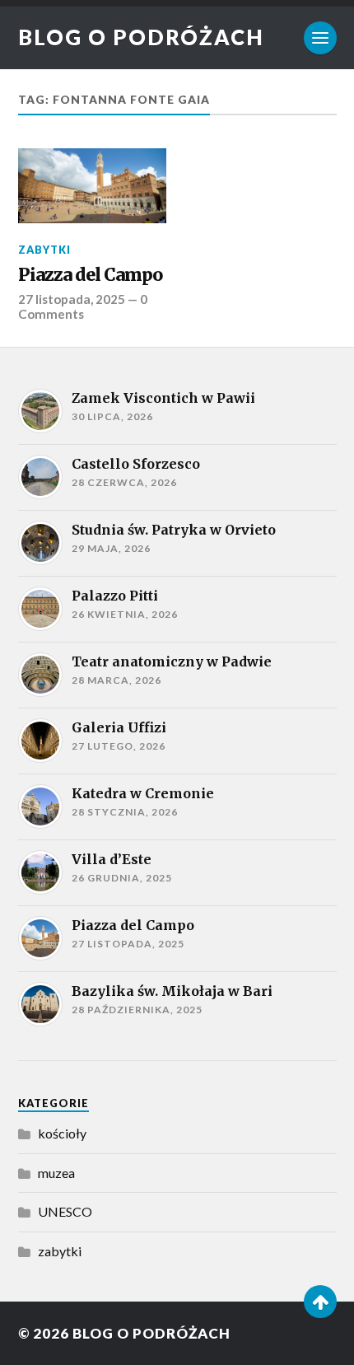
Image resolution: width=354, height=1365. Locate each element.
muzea (56, 1172)
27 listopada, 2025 (71, 299)
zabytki (44, 249)
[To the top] (320, 1301)
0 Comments (82, 306)
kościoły (62, 1133)
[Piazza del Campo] (92, 185)
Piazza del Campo (90, 275)
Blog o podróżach (141, 37)
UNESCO (65, 1211)
